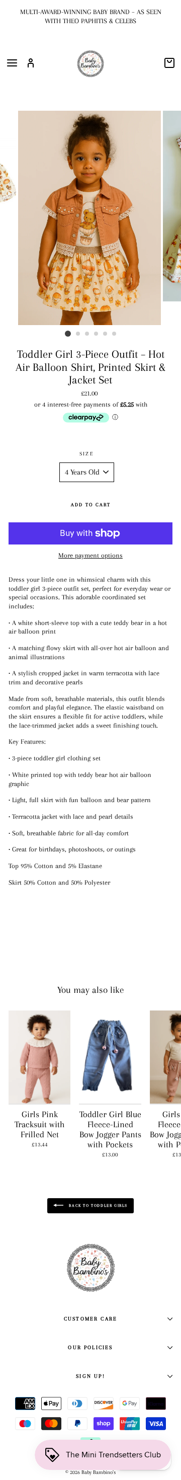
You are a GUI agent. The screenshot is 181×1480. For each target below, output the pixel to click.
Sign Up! (90, 1376)
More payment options (90, 555)
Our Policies (90, 1347)
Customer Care (90, 1318)
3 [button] (87, 334)
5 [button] (105, 334)
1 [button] (68, 334)
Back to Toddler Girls (97, 1205)
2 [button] (78, 334)
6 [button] (114, 334)
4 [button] (96, 334)
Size (86, 453)
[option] (90, 16)
